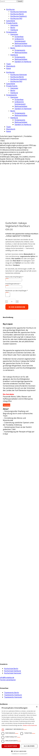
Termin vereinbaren (8, 680)
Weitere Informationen (30, 725)
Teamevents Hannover (13, 697)
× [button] (36, 707)
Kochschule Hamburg (12, 671)
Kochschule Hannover (12, 673)
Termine (6, 405)
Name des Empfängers (14, 277)
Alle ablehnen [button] (29, 746)
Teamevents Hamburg (13, 695)
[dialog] (19, 730)
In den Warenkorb (17, 307)
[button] (19, 751)
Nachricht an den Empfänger (16, 291)
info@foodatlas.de (7, 677)
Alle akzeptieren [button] (10, 746)
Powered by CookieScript (19, 754)
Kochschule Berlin (11, 668)
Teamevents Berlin (11, 692)
